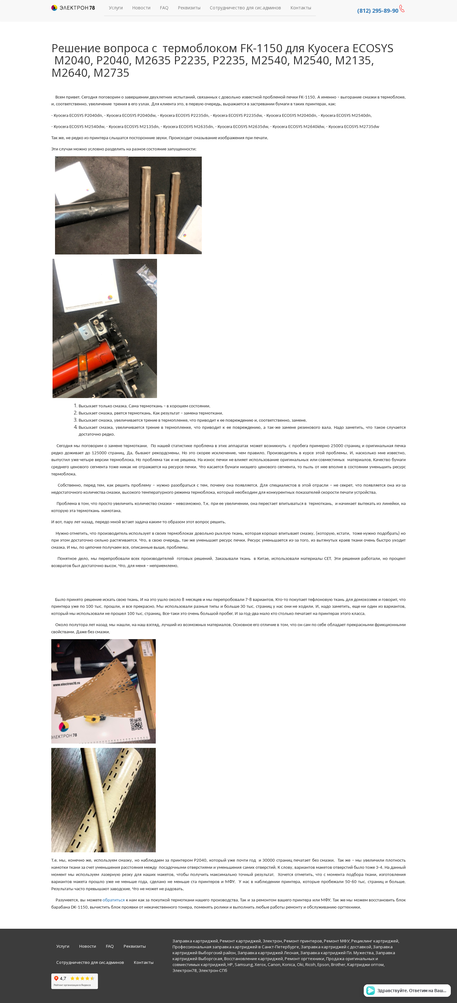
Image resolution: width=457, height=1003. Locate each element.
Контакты (300, 8)
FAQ (164, 8)
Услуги (116, 8)
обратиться (114, 900)
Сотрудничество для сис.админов (245, 8)
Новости (141, 8)
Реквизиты (189, 8)
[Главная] (73, 8)
